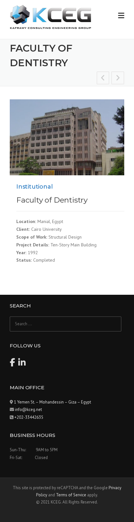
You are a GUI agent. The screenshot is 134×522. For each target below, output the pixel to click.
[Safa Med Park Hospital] (117, 79)
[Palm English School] (103, 79)
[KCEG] (50, 16)
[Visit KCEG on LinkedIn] (22, 364)
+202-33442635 (28, 417)
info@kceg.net (28, 409)
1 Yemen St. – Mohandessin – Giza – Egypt (52, 402)
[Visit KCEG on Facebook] (12, 364)
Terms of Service (71, 495)
